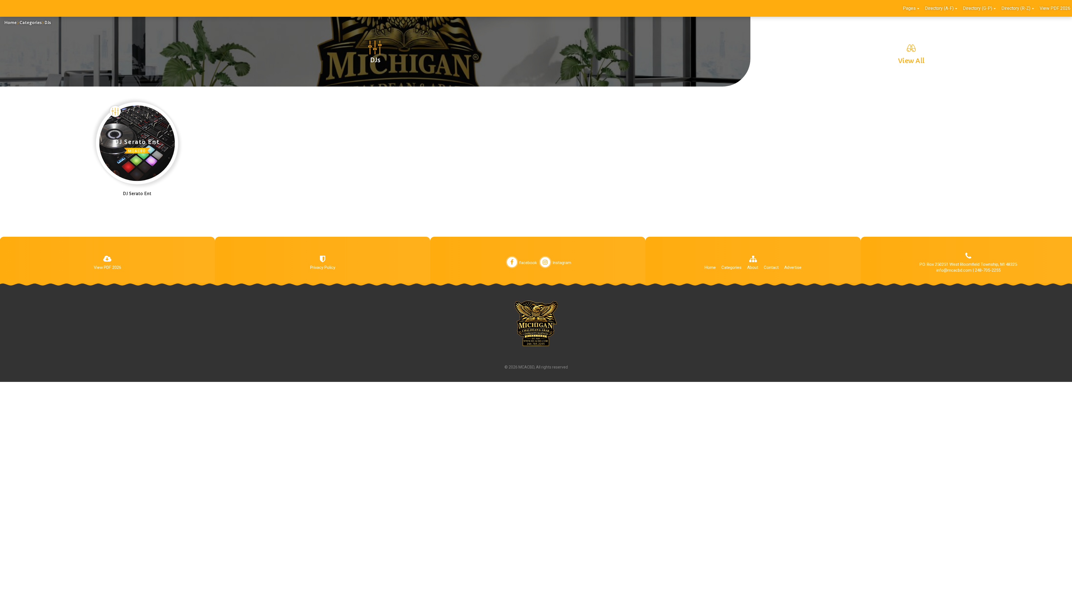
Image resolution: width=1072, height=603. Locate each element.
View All (911, 61)
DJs (47, 22)
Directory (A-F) (939, 8)
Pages (909, 8)
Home (10, 22)
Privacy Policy (322, 267)
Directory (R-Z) (1015, 8)
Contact (771, 267)
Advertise (792, 267)
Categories (31, 22)
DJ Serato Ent (137, 193)
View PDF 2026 (107, 267)
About (752, 267)
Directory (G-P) (977, 8)
